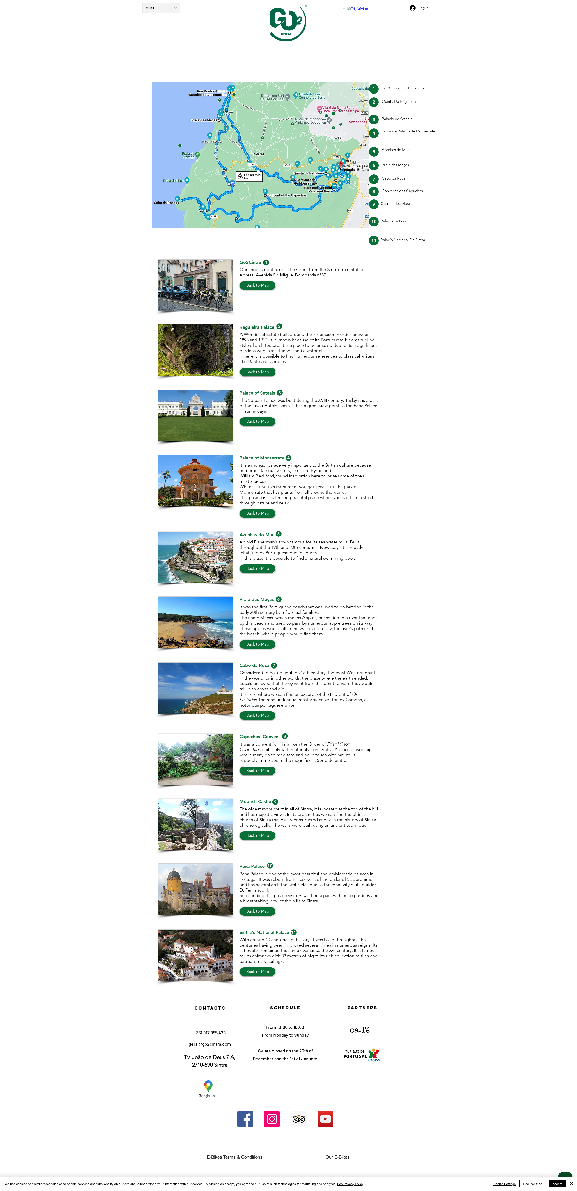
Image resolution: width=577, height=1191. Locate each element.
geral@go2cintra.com (210, 1044)
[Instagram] (272, 1119)
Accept (557, 1184)
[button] (258, 285)
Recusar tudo (532, 1184)
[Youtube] (325, 1119)
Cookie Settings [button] (504, 1184)
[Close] (571, 1183)
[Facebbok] (245, 1119)
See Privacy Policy (350, 1184)
